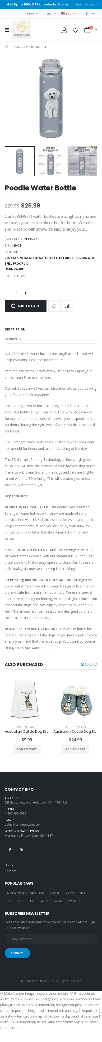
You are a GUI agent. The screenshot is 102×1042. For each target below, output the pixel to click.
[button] (82, 664)
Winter (73, 901)
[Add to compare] (67, 306)
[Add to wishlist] (54, 306)
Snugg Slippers (75, 727)
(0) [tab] (13, 338)
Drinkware (15, 269)
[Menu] (7, 30)
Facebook (10, 850)
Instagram (21, 850)
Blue (41, 892)
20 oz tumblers (16, 892)
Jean (9, 901)
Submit (17, 953)
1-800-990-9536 (15, 813)
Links (31, 13)
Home (6, 46)
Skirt (31, 901)
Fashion (69, 892)
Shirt (20, 901)
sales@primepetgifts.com (23, 824)
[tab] (15, 329)
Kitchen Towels (27, 727)
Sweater (58, 901)
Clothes (54, 892)
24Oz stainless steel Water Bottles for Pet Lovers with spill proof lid (50, 261)
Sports (44, 901)
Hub (82, 892)
